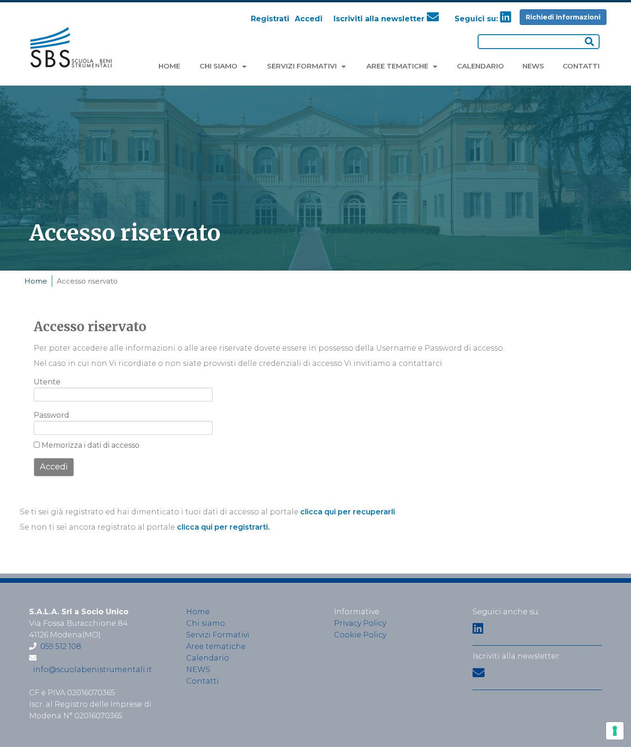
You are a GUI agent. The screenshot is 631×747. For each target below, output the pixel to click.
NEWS (533, 66)
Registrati (270, 18)
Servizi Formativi (217, 634)
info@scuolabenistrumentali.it (92, 669)
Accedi (308, 18)
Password (48, 415)
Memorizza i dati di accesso (90, 445)
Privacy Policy (360, 623)
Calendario (207, 658)
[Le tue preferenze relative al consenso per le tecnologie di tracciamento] (615, 731)
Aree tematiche (216, 646)
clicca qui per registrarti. (223, 527)
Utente (47, 381)
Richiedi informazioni (563, 17)
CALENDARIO (480, 66)
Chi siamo (205, 623)
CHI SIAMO (219, 66)
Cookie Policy (360, 634)
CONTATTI (581, 66)
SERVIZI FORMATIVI (303, 66)
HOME (169, 66)
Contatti (202, 681)
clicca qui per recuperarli (347, 511)
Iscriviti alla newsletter (380, 18)
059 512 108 (60, 646)
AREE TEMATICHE (398, 66)
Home (35, 281)
